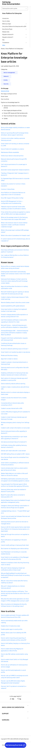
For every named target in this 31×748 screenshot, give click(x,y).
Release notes (5, 32)
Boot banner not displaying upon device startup (15, 548)
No (20, 699)
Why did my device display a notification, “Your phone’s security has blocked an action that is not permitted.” (15, 593)
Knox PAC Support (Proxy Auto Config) (12, 198)
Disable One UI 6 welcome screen (10, 626)
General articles (5, 91)
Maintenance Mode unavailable (10, 152)
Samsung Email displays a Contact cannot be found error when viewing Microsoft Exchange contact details (14, 281)
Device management (9, 72)
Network (6, 76)
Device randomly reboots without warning (13, 384)
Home (2, 49)
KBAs (3, 45)
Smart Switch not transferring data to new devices (15, 352)
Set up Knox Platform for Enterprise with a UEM (14, 26)
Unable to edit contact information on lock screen (15, 428)
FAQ (3, 40)
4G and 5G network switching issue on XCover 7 (14, 349)
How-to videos (6, 21)
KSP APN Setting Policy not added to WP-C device (15, 454)
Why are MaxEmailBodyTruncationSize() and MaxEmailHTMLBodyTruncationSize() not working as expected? (15, 575)
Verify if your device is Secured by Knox (12, 156)
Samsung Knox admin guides (9, 8)
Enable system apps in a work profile (11, 629)
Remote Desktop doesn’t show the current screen (15, 302)
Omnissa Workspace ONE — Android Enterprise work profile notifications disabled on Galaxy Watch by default (14, 333)
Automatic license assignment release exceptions (15, 170)
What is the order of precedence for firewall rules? (15, 235)
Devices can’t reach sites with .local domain (13, 451)
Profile (6, 80)
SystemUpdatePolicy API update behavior (13, 306)
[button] (13, 705)
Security (6, 84)
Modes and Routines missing (9, 355)
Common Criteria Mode (7, 189)
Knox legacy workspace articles (9, 94)
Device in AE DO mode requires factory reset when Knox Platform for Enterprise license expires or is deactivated (15, 529)
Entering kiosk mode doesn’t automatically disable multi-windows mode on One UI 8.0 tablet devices (15, 274)
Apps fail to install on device (9, 359)
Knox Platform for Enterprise (14, 49)
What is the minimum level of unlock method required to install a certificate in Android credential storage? (14, 225)
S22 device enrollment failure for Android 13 (14, 442)
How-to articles (5, 99)
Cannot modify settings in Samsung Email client (15, 545)
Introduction (5, 18)
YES (13, 699)
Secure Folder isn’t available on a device (12, 149)
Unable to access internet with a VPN (11, 408)
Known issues (4, 96)
